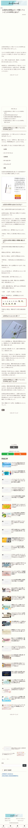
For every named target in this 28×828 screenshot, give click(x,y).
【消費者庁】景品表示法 (7, 773)
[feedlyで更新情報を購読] (8, 454)
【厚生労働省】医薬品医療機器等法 (10, 775)
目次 (12, 108)
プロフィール (7, 820)
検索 (3, 763)
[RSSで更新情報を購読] (20, 454)
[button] (14, 447)
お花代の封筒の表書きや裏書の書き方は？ (13, 116)
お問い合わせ (7, 818)
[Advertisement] (14, 30)
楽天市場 (18, 197)
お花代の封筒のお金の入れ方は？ (11, 114)
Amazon (18, 195)
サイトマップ (20, 820)
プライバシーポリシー (20, 818)
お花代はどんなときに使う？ (10, 118)
